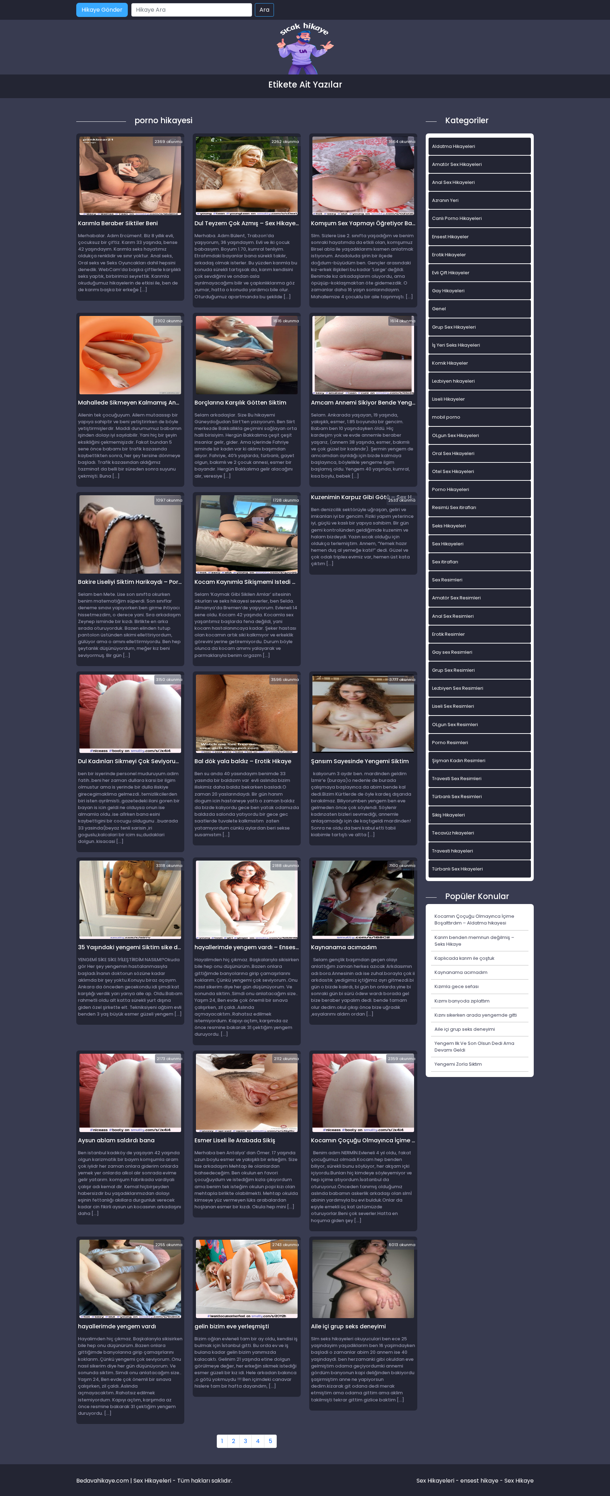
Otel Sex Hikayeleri (453, 471)
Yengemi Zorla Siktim (458, 1064)
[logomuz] (305, 49)
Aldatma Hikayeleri (453, 146)
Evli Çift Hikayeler (451, 273)
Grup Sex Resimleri (453, 670)
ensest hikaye (479, 1481)
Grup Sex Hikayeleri (454, 327)
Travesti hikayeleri (452, 851)
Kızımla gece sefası (457, 986)
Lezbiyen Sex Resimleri (457, 688)
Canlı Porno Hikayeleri (457, 218)
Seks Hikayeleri (449, 526)
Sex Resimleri (447, 580)
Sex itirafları (445, 562)
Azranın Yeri (445, 200)
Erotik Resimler (448, 634)
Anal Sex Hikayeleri (453, 182)
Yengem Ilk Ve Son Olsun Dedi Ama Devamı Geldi (474, 1046)
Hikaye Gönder (102, 10)
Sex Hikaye (519, 1481)
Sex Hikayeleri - (438, 1481)
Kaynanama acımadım (461, 972)
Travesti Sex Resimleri (457, 779)
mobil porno (446, 417)
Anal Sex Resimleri (453, 616)
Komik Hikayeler (450, 363)
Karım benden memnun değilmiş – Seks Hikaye (474, 940)
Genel (439, 309)
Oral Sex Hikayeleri (453, 453)
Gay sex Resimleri (452, 652)
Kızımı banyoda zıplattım (462, 1001)
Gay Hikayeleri (448, 291)
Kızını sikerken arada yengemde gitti (476, 1015)
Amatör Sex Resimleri (456, 598)
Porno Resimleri (450, 743)
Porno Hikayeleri (450, 489)
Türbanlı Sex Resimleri (457, 797)
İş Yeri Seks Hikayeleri (456, 345)
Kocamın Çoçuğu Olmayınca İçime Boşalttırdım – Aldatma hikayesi (474, 919)
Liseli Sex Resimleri (453, 706)
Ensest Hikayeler (450, 237)
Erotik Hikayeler (449, 255)
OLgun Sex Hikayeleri (455, 435)
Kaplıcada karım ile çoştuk (464, 958)
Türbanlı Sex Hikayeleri (457, 869)
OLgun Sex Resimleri (455, 725)
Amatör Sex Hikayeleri (457, 164)
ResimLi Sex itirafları (454, 507)
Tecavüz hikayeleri (453, 833)
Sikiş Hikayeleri (448, 815)
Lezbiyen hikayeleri (453, 381)
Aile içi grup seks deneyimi (465, 1029)
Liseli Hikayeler (448, 399)
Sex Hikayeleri (448, 544)
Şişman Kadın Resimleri (458, 761)
